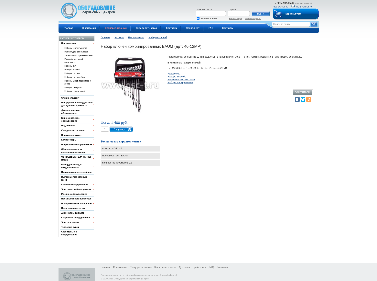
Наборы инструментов (75, 48)
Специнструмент (70, 98)
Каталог (119, 37)
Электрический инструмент (76, 189)
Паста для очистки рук (73, 208)
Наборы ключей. (176, 76)
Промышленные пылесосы (76, 198)
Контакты (227, 28)
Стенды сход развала (72, 130)
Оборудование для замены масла (76, 158)
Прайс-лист (192, 28)
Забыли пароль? (253, 18)
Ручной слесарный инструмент (73, 60)
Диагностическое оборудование (70, 111)
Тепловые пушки (70, 227)
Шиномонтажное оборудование (70, 119)
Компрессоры (68, 140)
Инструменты (68, 43)
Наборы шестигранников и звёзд (77, 82)
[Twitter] (303, 99)
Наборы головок (72, 73)
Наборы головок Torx (74, 77)
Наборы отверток (73, 87)
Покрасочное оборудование (76, 144)
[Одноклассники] (308, 99)
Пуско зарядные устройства (76, 172)
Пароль (232, 9)
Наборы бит (70, 66)
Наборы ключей (72, 69)
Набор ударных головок (76, 52)
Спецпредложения (116, 28)
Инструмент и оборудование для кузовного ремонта (76, 104)
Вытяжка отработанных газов (74, 178)
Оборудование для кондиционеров (71, 166)
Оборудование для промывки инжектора (73, 150)
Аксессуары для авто (72, 213)
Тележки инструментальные (78, 55)
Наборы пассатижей (74, 91)
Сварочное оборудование (75, 217)
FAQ (211, 28)
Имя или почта (204, 9)
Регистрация (235, 18)
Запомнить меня (208, 18)
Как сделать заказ (146, 28)
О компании (89, 28)
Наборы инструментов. (180, 82)
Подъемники (68, 125)
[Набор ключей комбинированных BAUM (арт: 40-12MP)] (130, 85)
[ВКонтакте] (297, 99)
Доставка (171, 28)
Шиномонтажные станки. (181, 79)
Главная (68, 28)
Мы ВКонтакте (304, 6)
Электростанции (70, 222)
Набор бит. (173, 73)
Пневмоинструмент (71, 135)
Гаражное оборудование (74, 184)
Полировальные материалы (76, 203)
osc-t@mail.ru (281, 6)
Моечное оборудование (74, 194)
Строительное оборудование (69, 233)
